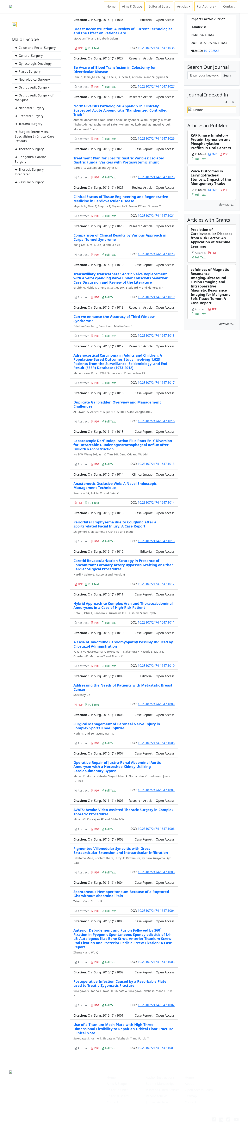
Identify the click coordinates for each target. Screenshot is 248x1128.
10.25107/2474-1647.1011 (156, 622)
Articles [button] (182, 6)
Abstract (83, 87)
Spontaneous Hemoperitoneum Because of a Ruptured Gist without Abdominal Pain (121, 893)
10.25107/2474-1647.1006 (156, 829)
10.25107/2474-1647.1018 (156, 335)
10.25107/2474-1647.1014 (156, 502)
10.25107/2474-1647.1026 (156, 138)
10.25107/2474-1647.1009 (156, 704)
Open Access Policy (199, 1090)
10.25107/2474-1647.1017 (156, 382)
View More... (226, 204)
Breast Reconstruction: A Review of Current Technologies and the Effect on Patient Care (122, 31)
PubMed (200, 154)
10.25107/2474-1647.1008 (156, 743)
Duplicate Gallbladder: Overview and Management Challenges (117, 404)
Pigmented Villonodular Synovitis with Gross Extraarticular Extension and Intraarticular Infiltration (120, 850)
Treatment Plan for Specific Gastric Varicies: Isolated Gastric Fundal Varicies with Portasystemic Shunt (118, 160)
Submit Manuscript (160, 1084)
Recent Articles (157, 1096)
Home (111, 6)
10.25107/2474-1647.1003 (156, 962)
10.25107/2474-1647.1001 (156, 1048)
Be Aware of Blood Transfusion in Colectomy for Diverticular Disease (114, 69)
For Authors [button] (205, 6)
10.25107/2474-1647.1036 (156, 48)
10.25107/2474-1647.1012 (156, 584)
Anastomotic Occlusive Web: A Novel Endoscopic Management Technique (115, 485)
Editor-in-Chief (117, 1090)
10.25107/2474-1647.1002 (156, 1005)
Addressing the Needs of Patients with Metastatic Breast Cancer (122, 687)
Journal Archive (157, 1102)
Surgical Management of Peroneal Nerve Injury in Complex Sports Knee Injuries (116, 726)
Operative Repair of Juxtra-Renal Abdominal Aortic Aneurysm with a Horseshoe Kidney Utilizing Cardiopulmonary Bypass (117, 766)
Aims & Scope (132, 6)
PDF (80, 48)
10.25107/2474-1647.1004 (156, 911)
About (189, 1084)
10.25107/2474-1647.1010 (156, 665)
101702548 (211, 51)
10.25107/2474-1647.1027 (156, 86)
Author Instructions (160, 1077)
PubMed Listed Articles (162, 1090)
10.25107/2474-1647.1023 (156, 177)
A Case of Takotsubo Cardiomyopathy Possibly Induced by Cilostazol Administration (123, 644)
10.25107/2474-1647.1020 (156, 254)
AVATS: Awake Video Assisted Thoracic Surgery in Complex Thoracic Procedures (123, 811)
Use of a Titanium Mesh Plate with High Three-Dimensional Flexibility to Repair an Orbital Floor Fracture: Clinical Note (123, 1028)
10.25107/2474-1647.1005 (156, 872)
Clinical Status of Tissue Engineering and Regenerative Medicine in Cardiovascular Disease (120, 198)
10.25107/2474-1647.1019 (156, 297)
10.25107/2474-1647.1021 (156, 215)
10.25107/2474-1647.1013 (156, 541)
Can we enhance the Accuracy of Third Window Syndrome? (114, 318)
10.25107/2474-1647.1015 (156, 464)
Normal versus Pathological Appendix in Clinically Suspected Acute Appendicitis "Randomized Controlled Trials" (120, 110)
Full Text (93, 48)
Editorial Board (159, 6)
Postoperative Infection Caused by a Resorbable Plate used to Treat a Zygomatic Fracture (119, 983)
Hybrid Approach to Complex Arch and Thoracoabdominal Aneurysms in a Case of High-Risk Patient (123, 605)
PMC (214, 154)
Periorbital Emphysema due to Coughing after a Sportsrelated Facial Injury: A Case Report (114, 524)
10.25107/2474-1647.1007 (156, 790)
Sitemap (191, 1096)
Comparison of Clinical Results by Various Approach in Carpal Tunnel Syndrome (119, 237)
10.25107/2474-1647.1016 (156, 421)
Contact (229, 6)
